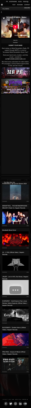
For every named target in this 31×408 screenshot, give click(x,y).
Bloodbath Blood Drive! (9, 230)
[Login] (27, 1)
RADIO (25, 1)
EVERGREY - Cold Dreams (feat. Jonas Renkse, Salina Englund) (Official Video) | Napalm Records (14, 303)
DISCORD (27, 8)
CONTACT (27, 5)
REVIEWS (20, 5)
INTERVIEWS (13, 1)
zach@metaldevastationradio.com (15, 59)
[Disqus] (15, 115)
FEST (14, 5)
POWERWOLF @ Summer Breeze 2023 (14, 183)
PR (7, 1)
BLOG (20, 1)
